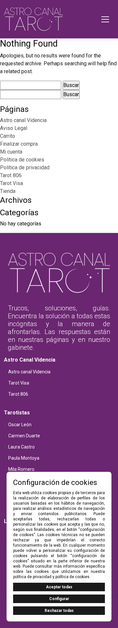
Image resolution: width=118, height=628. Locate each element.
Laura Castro (21, 447)
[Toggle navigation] (105, 19)
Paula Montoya (23, 458)
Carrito (7, 136)
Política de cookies (22, 160)
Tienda (7, 191)
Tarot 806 (11, 175)
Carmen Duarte (24, 435)
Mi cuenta (11, 152)
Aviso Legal (13, 128)
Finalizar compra (19, 144)
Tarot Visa (11, 183)
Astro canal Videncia (23, 120)
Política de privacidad (24, 167)
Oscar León (19, 424)
